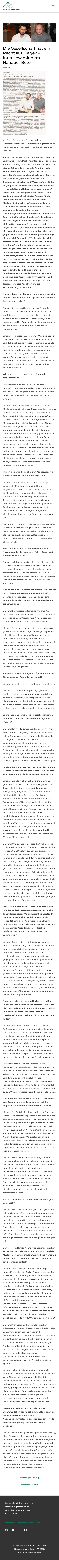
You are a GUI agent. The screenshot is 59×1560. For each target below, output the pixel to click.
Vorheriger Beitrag (29, 1478)
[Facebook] (25, 1530)
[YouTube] (13, 1530)
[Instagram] (6, 1530)
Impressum (10, 1523)
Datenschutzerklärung (29, 1523)
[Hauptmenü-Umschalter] (53, 6)
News (7, 68)
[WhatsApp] (19, 1530)
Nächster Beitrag (29, 1485)
